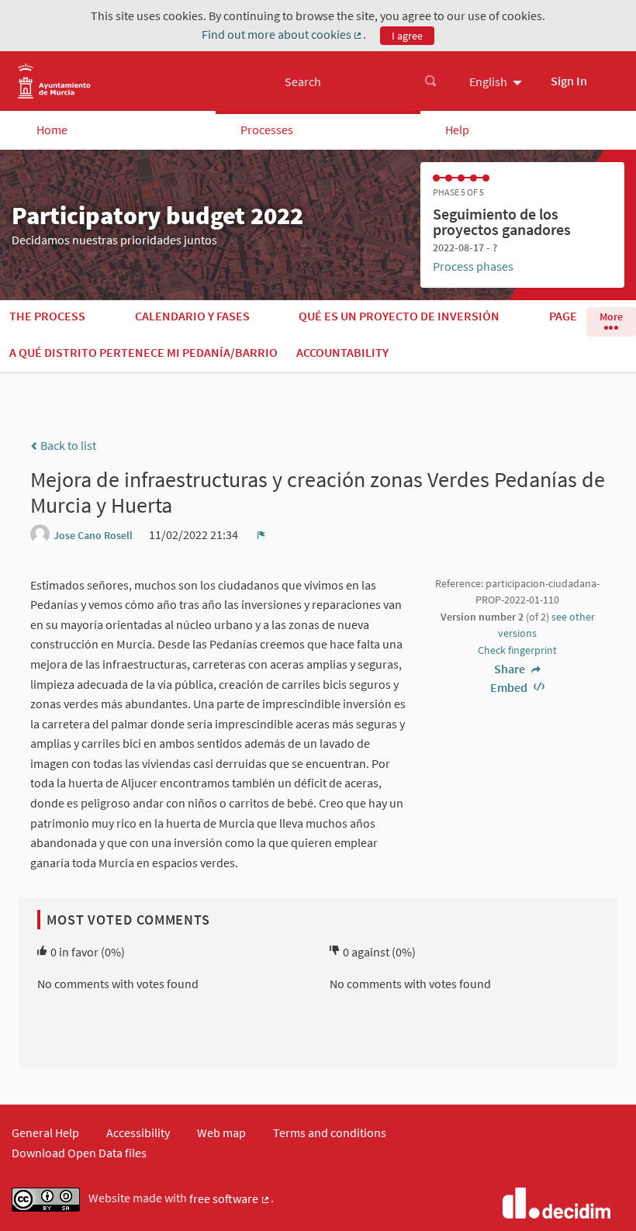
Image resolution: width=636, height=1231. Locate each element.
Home (51, 129)
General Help (45, 1132)
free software (230, 1199)
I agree (407, 36)
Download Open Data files (79, 1152)
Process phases (473, 266)
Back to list (67, 445)
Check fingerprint (517, 650)
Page (563, 315)
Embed (510, 687)
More (611, 316)
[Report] (261, 534)
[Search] (430, 81)
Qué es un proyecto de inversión (399, 315)
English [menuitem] (488, 81)
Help (457, 129)
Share (510, 668)
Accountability (342, 352)
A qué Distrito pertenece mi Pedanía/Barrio (143, 352)
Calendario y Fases (192, 315)
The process (47, 315)
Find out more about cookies (283, 34)
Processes (266, 129)
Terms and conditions (329, 1132)
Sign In (569, 80)
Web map (221, 1132)
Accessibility (138, 1132)
